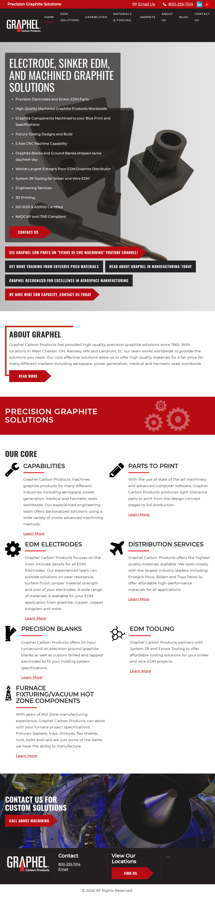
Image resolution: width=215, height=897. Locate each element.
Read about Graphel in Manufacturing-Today (150, 266)
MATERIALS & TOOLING (122, 17)
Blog (183, 17)
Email (63, 869)
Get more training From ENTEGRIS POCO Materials (54, 266)
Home (49, 17)
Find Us (130, 873)
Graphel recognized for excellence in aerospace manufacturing (68, 280)
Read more (28, 376)
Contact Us (202, 17)
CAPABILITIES (96, 17)
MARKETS (147, 17)
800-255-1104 (180, 4)
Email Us (146, 4)
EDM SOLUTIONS (69, 17)
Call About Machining (29, 820)
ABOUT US (167, 17)
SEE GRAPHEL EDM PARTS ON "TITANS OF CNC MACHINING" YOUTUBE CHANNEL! (73, 252)
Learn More (34, 533)
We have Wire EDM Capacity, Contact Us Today (50, 294)
